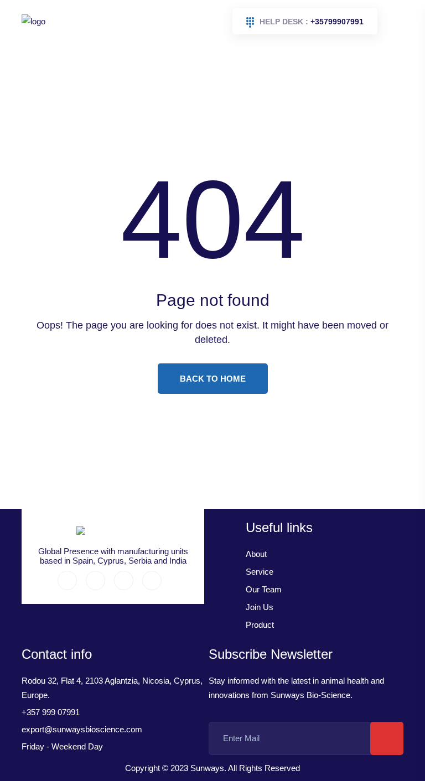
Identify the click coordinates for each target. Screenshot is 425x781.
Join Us (259, 607)
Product (260, 624)
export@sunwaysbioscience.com (82, 729)
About (256, 554)
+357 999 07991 (51, 712)
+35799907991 (312, 21)
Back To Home (213, 378)
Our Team (264, 589)
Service (259, 571)
